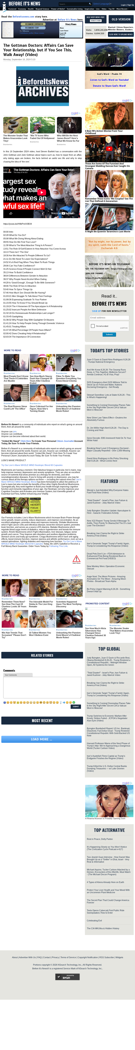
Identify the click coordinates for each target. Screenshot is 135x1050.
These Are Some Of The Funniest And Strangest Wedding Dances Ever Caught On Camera (107, 166)
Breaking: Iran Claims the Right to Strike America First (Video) (105, 534)
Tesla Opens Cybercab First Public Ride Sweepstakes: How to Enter (105, 911)
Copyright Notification (88, 957)
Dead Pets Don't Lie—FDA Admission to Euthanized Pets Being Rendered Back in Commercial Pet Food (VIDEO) (106, 556)
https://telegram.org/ (121, 268)
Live (98, 9)
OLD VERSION (121, 19)
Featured (12, 9)
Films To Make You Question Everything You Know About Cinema (68, 378)
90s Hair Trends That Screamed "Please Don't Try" (14, 635)
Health (31, 9)
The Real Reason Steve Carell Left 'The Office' (15, 407)
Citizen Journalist (65, 441)
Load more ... (41, 763)
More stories (39, 33)
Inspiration (89, 9)
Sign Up (130, 5)
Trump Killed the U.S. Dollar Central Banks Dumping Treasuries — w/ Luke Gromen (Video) (107, 768)
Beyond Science (42, 9)
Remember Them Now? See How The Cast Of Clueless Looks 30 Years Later (14, 605)
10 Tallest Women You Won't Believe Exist (40, 634)
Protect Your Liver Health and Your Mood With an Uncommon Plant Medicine (108, 891)
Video (104, 9)
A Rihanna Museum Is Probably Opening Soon (105, 818)
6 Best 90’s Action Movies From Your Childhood (104, 132)
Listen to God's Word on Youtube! (109, 79)
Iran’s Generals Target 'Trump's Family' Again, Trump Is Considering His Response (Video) (108, 544)
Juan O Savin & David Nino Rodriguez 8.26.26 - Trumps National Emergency (108, 360)
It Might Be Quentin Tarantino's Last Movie (107, 231)
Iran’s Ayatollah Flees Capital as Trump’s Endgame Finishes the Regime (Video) (106, 757)
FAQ (39, 957)
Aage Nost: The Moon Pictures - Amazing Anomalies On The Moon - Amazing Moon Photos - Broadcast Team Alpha (106, 578)
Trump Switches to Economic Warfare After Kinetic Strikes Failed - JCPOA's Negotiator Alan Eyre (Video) (107, 718)
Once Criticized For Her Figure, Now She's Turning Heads (41, 408)
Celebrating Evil (94, 920)
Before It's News (24, 3)
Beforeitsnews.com (23, 16)
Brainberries (9, 373)
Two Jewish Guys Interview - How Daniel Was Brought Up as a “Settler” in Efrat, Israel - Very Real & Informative (108, 859)
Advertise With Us (27, 957)
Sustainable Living (75, 9)
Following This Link (58, 546)
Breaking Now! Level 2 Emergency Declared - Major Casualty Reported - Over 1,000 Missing (108, 449)
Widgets (119, 957)
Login (123, 5)
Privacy (55, 957)
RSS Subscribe (106, 957)
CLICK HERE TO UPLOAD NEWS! (121, 34)
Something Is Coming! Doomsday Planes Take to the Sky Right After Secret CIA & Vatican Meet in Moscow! (108, 407)
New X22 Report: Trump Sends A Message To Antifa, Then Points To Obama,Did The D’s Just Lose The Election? (109, 523)
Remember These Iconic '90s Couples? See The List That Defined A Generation (109, 200)
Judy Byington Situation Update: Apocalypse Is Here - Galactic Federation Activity (109, 511)
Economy (22, 9)
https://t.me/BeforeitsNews (99, 278)
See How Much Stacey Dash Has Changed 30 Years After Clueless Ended (41, 379)
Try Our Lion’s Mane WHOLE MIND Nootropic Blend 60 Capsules (31, 465)
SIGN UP (96, 311)
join (14, 431)
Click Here (26, 441)
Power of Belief (58, 9)
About (15, 957)
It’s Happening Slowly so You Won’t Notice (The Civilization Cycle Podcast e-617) (107, 848)
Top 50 (111, 9)
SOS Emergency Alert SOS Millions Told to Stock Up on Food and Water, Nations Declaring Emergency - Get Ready (107, 384)
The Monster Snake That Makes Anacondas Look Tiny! (121, 630)
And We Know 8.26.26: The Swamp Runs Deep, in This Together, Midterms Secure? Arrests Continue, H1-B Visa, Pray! (106, 372)
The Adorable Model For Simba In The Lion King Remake (41, 604)
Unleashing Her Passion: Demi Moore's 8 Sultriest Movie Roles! (68, 408)
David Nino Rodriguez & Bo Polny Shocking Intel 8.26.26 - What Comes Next (107, 459)
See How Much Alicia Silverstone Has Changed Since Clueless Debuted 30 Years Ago (95, 633)
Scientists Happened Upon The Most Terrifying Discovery (68, 604)
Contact (46, 957)
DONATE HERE (96, 21)
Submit (109, 334)
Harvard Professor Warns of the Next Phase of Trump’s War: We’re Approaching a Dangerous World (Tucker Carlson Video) (108, 745)
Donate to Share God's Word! (109, 85)
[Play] (109, 55)
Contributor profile (26, 33)
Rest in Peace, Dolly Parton (100, 839)
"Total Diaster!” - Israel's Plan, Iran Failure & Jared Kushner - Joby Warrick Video (107, 501)
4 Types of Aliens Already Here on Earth (105, 882)
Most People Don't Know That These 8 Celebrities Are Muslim (16, 378)
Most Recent (122, 9)
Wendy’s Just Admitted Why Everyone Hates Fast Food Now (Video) (107, 491)
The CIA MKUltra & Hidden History (103, 928)
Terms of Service (68, 957)
